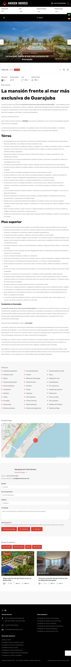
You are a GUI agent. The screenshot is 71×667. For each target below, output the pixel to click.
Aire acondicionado (32, 371)
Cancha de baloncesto (10, 382)
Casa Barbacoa (53, 382)
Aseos (51, 374)
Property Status (41, 9)
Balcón (5, 378)
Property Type (59, 9)
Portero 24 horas (31, 400)
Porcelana (6, 400)
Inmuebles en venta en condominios (13, 645)
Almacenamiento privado (56, 371)
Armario (28, 374)
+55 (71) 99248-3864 (11, 625)
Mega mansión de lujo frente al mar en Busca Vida (17, 579)
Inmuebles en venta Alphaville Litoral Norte (50, 626)
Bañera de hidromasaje (33, 378)
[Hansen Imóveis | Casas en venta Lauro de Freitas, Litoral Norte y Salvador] (15, 5)
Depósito (6, 393)
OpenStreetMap (63, 457)
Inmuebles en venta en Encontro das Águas (15, 652)
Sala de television (31, 404)
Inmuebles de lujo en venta (10, 647)
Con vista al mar (54, 386)
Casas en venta (6, 640)
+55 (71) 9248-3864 (12, 476)
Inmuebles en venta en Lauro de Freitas (49, 621)
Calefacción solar (54, 378)
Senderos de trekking (55, 404)
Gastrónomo (53, 393)
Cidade (28, 547)
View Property (18, 571)
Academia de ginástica (10, 371)
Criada (28, 389)
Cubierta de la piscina (55, 389)
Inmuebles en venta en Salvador (46, 623)
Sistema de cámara (9, 408)
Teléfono (4, 500)
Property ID (4, 9)
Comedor (29, 386)
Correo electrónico (7, 492)
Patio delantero (31, 397)
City (20, 9)
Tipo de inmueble (18, 547)
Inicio (18, 53)
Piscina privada (53, 397)
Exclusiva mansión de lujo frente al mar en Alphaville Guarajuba (53, 579)
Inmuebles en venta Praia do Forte (47, 631)
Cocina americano (8, 386)
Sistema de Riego (54, 408)
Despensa (29, 393)
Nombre (3, 483)
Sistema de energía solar (33, 408)
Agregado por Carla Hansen (25, 469)
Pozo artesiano (53, 400)
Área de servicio (8, 374)
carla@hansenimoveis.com (21, 478)
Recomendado (7, 547)
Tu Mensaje (4, 508)
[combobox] (26, 12)
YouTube (25, 121)
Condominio (7, 389)
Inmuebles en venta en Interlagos (12, 655)
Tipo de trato (37, 547)
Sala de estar (7, 404)
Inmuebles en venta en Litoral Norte (48, 618)
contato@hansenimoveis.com (14, 629)
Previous (2, 42)
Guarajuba (34, 53)
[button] (3, 425)
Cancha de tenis (31, 382)
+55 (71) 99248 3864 (60, 3)
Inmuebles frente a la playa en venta (13, 642)
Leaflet (59, 457)
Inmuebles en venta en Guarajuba (47, 628)
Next (69, 42)
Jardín (5, 397)
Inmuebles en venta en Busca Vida (12, 650)
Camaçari (25, 53)
